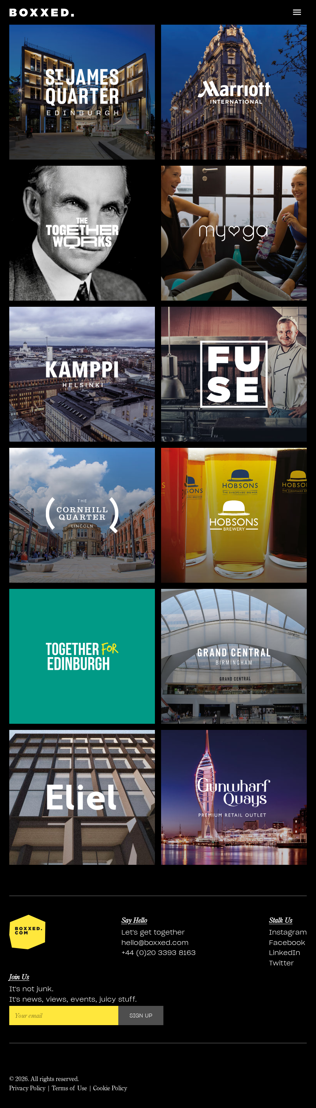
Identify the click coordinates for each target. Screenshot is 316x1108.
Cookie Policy (110, 1087)
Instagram (288, 932)
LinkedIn (284, 952)
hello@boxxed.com (154, 942)
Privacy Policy (27, 1087)
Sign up (140, 1015)
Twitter (281, 962)
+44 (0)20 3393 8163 (158, 952)
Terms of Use (69, 1087)
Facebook (287, 942)
